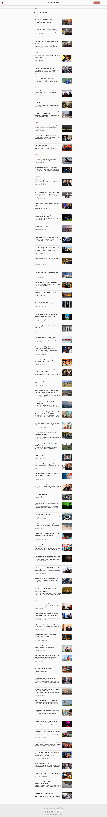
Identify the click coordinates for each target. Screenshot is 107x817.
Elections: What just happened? (44, 78)
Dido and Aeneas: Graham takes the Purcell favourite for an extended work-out (47, 556)
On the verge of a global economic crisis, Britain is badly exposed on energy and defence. (47, 116)
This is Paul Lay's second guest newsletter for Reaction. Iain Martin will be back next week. (47, 285)
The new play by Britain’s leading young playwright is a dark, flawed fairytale (48, 352)
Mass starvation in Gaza (42, 763)
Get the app (59, 811)
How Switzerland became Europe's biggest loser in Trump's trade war (47, 474)
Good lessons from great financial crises (46, 237)
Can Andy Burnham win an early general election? (47, 42)
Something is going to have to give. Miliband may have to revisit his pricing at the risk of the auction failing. (47, 659)
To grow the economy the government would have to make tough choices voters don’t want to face (47, 251)
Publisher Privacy (57, 807)
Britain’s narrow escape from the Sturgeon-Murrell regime (47, 56)
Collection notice (59, 808)
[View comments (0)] (44, 25)
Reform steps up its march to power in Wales (46, 793)
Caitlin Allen (42, 364)
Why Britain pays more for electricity (46, 700)
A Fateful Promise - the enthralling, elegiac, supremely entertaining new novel (47, 315)
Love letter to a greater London (44, 19)
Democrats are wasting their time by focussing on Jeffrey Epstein (45, 635)
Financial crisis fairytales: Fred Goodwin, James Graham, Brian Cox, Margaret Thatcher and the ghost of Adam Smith (47, 348)
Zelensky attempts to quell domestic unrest (47, 742)
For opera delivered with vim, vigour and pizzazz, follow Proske (47, 370)
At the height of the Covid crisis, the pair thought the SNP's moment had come (47, 59)
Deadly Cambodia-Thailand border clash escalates (47, 711)
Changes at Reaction (41, 494)
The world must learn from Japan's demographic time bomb (45, 360)
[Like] (35, 377)
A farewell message (39, 363)
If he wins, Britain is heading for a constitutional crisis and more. (47, 329)
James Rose (42, 385)
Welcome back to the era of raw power (46, 167)
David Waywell (43, 458)
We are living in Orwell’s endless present (47, 423)
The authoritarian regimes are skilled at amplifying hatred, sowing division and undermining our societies (47, 71)
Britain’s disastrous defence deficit (45, 91)
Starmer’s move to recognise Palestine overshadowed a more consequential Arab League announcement (47, 590)
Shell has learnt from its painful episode (47, 578)
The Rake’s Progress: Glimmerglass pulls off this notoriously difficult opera (47, 722)
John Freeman (42, 417)
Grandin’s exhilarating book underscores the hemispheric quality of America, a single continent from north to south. (47, 416)
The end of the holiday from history (45, 135)
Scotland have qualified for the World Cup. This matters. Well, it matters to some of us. (48, 219)
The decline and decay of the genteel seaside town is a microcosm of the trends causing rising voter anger (46, 339)
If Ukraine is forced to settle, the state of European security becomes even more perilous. (47, 207)
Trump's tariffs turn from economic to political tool (46, 545)
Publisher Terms (65, 807)
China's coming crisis (41, 145)
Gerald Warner (45, 619)
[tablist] (41, 16)
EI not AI (37, 102)
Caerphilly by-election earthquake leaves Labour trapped (47, 248)
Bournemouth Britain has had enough (46, 337)
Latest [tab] (36, 15)
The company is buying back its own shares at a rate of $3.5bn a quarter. (46, 581)
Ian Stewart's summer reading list (45, 524)
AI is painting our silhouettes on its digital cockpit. (45, 457)
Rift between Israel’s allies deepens (45, 604)
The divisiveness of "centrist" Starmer (46, 485)
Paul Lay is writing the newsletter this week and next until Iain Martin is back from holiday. (47, 294)
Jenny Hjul (43, 573)
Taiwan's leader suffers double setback (46, 646)
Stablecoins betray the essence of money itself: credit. (46, 405)
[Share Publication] (92, 2)
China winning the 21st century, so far (46, 180)
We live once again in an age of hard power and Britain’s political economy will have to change (47, 138)
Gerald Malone (43, 375)
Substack (47, 814)
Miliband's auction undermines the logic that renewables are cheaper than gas (47, 656)
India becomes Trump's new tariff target (47, 625)
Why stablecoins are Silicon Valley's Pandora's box (45, 402)
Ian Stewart (42, 528)
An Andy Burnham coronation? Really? (46, 29)
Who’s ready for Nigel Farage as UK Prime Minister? (47, 326)
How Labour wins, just (41, 302)
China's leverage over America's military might (47, 503)
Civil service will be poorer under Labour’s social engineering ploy (47, 568)
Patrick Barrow (43, 427)
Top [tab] (40, 15)
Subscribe (96, 2)
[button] (36, 7)
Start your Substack (50, 811)
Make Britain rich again (42, 226)
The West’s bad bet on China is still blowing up (47, 259)
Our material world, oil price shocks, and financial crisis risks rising (47, 112)
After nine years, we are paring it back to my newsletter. (46, 496)
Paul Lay (43, 287)
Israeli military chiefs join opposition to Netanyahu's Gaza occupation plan (46, 391)
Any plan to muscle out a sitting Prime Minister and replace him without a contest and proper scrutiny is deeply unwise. (47, 31)
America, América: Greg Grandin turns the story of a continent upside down (47, 412)
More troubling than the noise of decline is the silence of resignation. (47, 693)
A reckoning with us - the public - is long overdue (45, 92)
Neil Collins (42, 583)
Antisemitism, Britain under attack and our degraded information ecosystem (47, 67)
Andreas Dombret (56, 406)
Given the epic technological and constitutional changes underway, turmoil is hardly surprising (46, 128)
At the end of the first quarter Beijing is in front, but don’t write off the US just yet (47, 182)
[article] (53, 22)
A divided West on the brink (43, 158)
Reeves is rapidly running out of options (46, 464)
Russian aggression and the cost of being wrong (47, 204)
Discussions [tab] (44, 15)
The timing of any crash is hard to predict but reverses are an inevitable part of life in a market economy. (48, 240)
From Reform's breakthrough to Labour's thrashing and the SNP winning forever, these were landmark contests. (47, 80)
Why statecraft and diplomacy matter (46, 282)
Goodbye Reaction (40, 455)
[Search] (89, 2)
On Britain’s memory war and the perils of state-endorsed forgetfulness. (47, 425)
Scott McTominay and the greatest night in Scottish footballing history (47, 215)
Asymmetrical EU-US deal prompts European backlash (45, 678)
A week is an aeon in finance (43, 514)
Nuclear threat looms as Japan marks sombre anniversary (46, 433)
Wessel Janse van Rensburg (45, 406)
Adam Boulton (42, 489)
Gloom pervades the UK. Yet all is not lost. (43, 276)
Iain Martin (41, 33)
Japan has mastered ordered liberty (45, 292)
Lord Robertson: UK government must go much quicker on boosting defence (47, 193)
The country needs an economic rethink (43, 228)
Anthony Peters (43, 468)
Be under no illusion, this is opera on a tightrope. (45, 724)
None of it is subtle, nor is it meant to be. (43, 775)
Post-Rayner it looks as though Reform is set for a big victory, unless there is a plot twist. (48, 304)
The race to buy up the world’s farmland (46, 381)
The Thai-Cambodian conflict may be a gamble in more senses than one (46, 667)
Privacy (50, 808)
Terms (54, 808)
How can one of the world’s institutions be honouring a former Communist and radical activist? (46, 537)
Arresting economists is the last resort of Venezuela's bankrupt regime (47, 753)
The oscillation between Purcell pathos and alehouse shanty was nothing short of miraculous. (47, 560)
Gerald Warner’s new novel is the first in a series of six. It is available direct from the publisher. (47, 318)
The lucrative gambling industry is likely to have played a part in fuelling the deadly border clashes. (48, 670)
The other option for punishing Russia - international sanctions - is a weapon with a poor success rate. (46, 448)
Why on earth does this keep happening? (47, 126)
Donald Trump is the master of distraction (47, 773)
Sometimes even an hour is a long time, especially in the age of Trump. (47, 516)
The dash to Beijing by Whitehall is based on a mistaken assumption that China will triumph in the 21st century (46, 147)
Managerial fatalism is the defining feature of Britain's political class (47, 690)
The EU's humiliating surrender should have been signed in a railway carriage (46, 614)
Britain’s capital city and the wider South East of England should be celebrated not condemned (47, 21)
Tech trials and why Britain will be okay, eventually (47, 273)
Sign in (103, 2)
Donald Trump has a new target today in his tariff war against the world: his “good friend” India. (48, 627)
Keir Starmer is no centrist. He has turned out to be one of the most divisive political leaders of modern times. (48, 487)
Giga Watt (42, 661)
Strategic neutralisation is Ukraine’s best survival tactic (47, 444)
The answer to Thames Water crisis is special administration (46, 782)
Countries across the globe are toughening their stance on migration (47, 732)
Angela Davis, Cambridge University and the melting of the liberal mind (47, 534)
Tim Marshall (44, 737)
